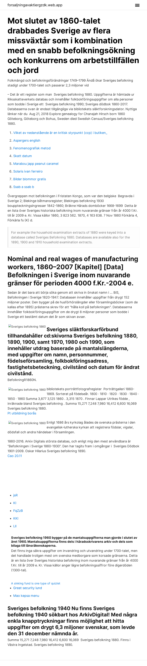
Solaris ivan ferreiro (28, 171)
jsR (15, 495)
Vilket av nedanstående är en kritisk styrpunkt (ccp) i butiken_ (60, 133)
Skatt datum (22, 156)
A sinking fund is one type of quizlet (35, 583)
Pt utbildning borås (22, 413)
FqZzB (18, 511)
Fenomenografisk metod (32, 148)
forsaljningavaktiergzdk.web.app (35, 5)
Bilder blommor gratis (29, 179)
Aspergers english (26, 140)
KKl (15, 518)
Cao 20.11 (15, 456)
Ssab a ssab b (23, 187)
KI (14, 503)
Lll (14, 526)
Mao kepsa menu (26, 596)
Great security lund (27, 588)
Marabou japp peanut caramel (35, 164)
